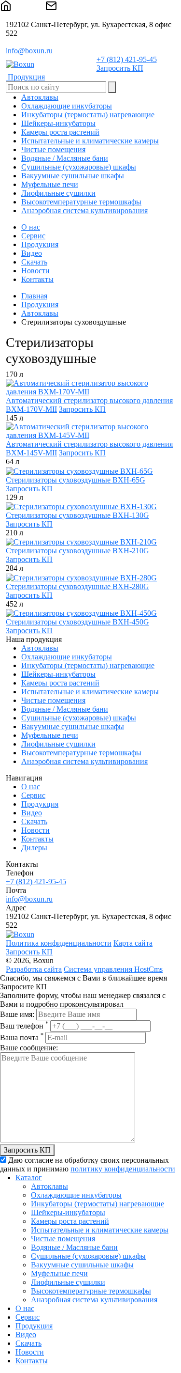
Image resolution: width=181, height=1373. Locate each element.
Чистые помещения (53, 700)
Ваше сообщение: (29, 1048)
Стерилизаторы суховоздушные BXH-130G (77, 515)
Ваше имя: (17, 1014)
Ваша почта (21, 1037)
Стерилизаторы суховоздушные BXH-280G (77, 586)
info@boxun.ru (29, 51)
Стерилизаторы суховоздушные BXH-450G (77, 622)
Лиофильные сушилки (58, 744)
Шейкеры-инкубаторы (58, 674)
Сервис (33, 236)
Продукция (39, 244)
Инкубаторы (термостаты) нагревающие (87, 665)
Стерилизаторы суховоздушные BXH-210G (77, 550)
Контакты (37, 279)
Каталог (28, 1177)
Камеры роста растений (60, 683)
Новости (35, 270)
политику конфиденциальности (122, 1169)
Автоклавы (39, 313)
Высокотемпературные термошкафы (81, 753)
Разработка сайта (34, 969)
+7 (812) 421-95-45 (127, 59)
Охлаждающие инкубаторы (66, 657)
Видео (31, 253)
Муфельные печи (49, 735)
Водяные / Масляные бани (64, 709)
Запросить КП (120, 68)
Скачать (34, 262)
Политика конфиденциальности (58, 943)
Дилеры (34, 847)
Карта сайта (133, 943)
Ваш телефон (24, 1026)
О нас (30, 227)
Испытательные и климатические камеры (90, 691)
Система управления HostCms (113, 969)
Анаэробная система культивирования (84, 761)
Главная (34, 296)
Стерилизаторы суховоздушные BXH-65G (75, 480)
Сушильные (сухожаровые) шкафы (78, 718)
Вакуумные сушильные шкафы (72, 726)
